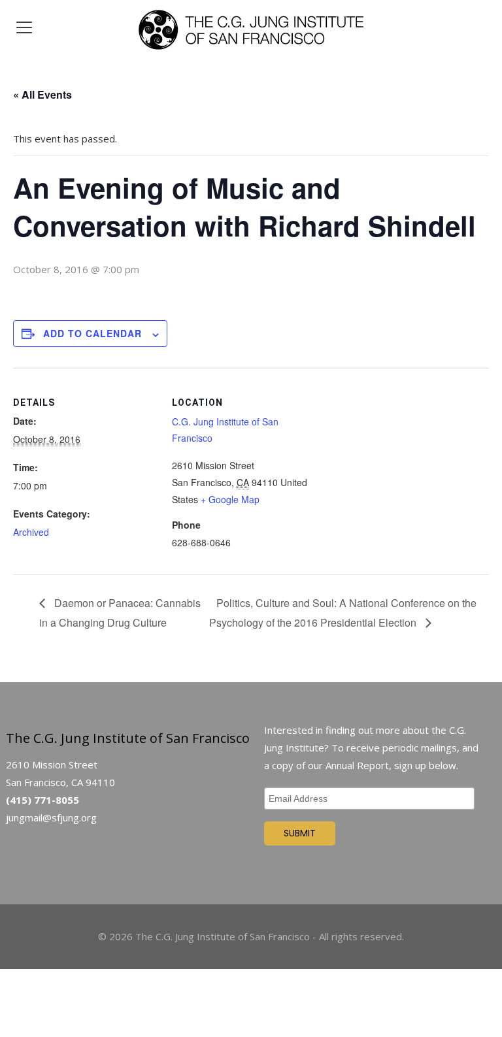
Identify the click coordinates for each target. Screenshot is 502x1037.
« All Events (42, 94)
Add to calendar (92, 333)
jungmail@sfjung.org (51, 817)
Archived (31, 531)
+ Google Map (230, 499)
